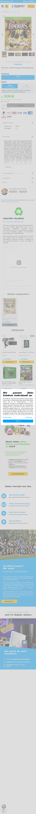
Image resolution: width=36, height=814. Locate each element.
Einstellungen (29, 417)
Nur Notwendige (7, 417)
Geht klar (18, 421)
